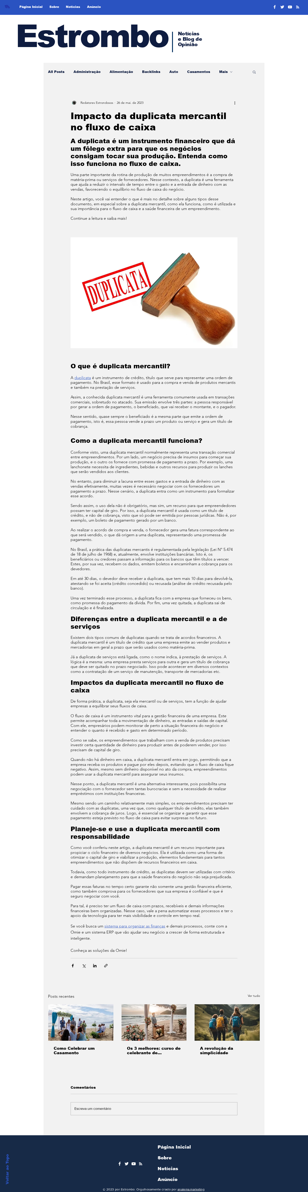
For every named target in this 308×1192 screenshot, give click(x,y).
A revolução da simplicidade (216, 1050)
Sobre (165, 1157)
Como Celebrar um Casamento (74, 1050)
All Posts (56, 72)
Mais (223, 72)
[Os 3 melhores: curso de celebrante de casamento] (154, 1022)
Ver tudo (254, 996)
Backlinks (151, 72)
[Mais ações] (234, 102)
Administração (87, 72)
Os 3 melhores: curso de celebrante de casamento (154, 1050)
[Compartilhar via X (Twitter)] (84, 966)
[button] (254, 72)
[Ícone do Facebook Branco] (119, 1163)
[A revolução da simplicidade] (227, 1022)
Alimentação (121, 72)
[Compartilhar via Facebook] (73, 966)
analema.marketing (191, 1189)
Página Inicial (174, 1147)
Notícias (168, 1168)
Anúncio (167, 1179)
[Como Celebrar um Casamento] (80, 1022)
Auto (173, 72)
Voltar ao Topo (7, 1169)
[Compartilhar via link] (106, 966)
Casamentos (198, 72)
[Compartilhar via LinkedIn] (95, 966)
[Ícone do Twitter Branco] (126, 1163)
